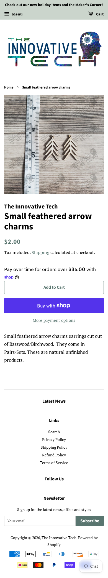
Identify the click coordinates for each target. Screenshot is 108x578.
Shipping (40, 252)
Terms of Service (54, 462)
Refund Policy (54, 454)
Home (9, 87)
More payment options (54, 320)
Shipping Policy (54, 447)
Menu (17, 14)
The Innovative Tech (59, 537)
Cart (99, 14)
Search (54, 431)
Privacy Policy (54, 439)
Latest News (54, 401)
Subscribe (89, 521)
